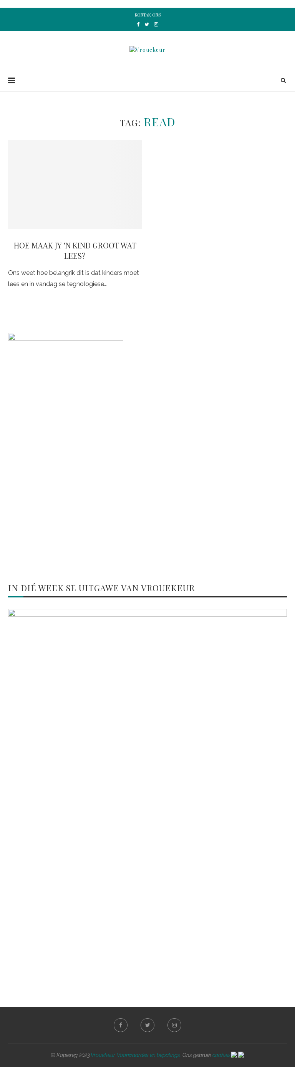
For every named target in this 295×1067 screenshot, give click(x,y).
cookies (221, 1055)
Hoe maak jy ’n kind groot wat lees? (75, 250)
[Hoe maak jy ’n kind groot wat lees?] (75, 185)
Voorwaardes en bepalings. (149, 1055)
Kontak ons (148, 15)
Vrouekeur (103, 1055)
